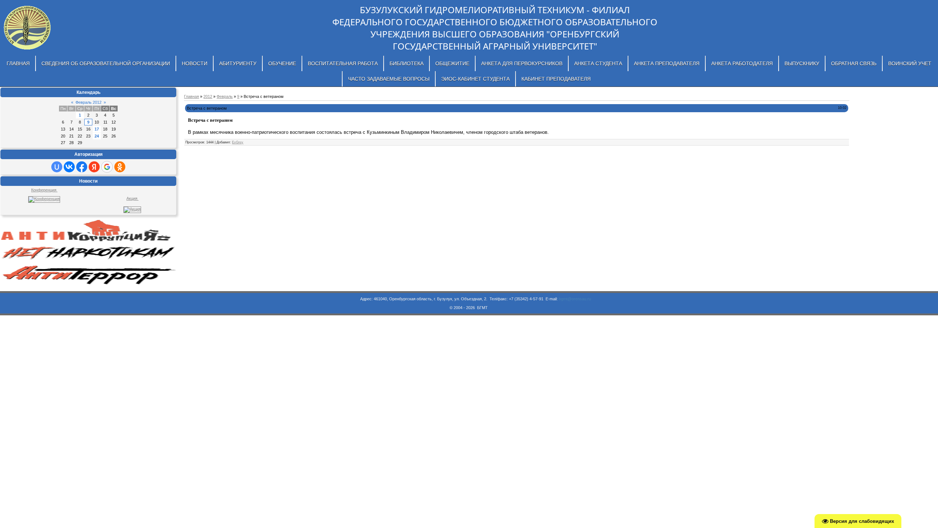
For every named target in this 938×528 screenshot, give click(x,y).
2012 (207, 96)
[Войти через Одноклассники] (119, 166)
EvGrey (237, 142)
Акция (132, 198)
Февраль (225, 96)
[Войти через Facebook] (81, 166)
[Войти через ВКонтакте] (69, 166)
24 (97, 136)
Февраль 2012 (88, 102)
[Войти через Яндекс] (94, 166)
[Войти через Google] (107, 167)
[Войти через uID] (56, 166)
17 (97, 129)
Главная (191, 96)
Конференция (44, 190)
